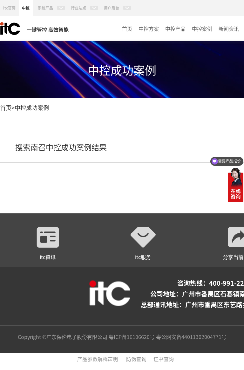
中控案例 (202, 28)
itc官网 (9, 7)
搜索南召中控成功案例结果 (61, 147)
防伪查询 (136, 359)
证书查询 (163, 359)
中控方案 (149, 28)
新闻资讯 (229, 28)
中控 (26, 7)
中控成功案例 (32, 107)
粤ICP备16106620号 (131, 337)
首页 (127, 28)
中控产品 (175, 28)
